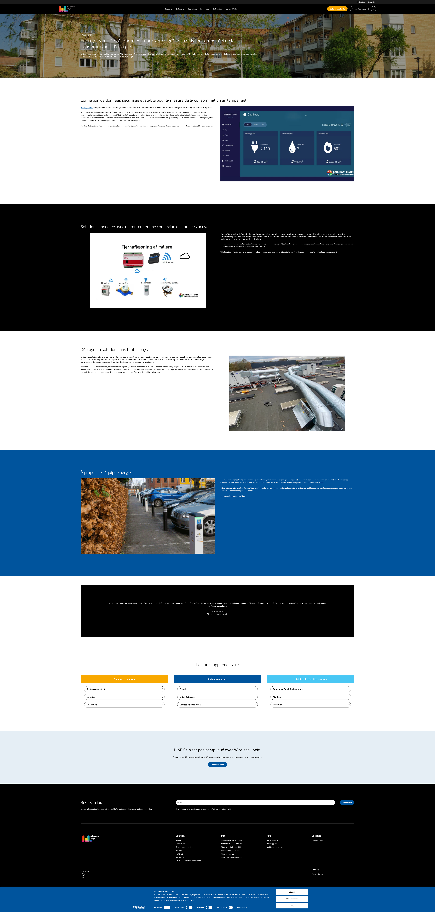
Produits (168, 9)
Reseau (179, 850)
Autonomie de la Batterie (231, 844)
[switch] (189, 907)
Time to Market (227, 854)
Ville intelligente (188, 697)
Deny (292, 905)
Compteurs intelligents (190, 704)
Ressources (204, 9)
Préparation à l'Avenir (230, 850)
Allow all (292, 892)
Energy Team (87, 107)
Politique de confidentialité (221, 809)
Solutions (180, 9)
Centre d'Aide (231, 9)
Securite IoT (180, 857)
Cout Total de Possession (231, 857)
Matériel (91, 697)
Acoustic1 (277, 704)
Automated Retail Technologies (287, 689)
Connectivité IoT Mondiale (231, 840)
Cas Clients (192, 9)
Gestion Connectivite (184, 847)
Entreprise (217, 9)
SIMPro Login (361, 2)
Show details (242, 907)
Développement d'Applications (188, 861)
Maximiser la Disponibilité (232, 847)
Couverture (92, 704)
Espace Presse (318, 874)
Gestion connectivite (96, 689)
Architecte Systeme (275, 847)
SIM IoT (178, 840)
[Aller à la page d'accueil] (90, 838)
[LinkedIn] (83, 875)
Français (371, 2)
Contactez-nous (359, 9)
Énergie (183, 689)
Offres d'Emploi (318, 840)
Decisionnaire (272, 840)
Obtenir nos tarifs (337, 9)
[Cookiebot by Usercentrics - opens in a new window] (139, 907)
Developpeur (272, 844)
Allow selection (292, 899)
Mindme (277, 697)
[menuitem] (361, 2)
